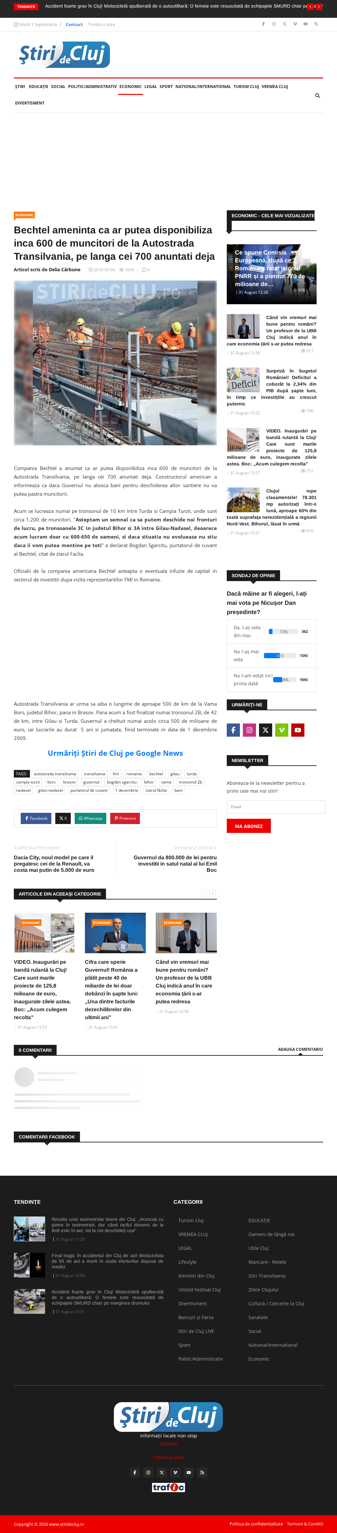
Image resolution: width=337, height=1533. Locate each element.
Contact (74, 24)
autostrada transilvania (55, 774)
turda (192, 774)
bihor (149, 782)
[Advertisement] (115, 648)
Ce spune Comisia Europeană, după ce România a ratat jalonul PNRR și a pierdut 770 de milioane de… (270, 268)
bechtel (156, 774)
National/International (203, 86)
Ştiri (20, 86)
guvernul (91, 782)
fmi (116, 774)
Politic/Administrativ (92, 86)
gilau (174, 774)
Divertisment (29, 103)
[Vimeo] (295, 24)
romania (134, 774)
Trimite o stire (101, 24)
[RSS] (316, 24)
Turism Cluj (246, 86)
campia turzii (28, 782)
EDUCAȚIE (39, 86)
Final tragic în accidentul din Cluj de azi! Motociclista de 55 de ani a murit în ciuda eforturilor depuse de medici (108, 1261)
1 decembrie (126, 790)
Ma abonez (249, 826)
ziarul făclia (156, 790)
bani (178, 790)
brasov (69, 782)
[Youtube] (306, 24)
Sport (166, 86)
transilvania (94, 774)
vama (166, 782)
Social (58, 86)
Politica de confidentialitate (256, 1524)
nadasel (23, 790)
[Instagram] (274, 24)
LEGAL (150, 86)
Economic (130, 86)
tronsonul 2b (190, 782)
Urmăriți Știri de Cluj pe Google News (115, 753)
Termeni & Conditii (305, 1524)
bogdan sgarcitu (122, 782)
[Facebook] (264, 24)
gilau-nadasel (50, 790)
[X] (285, 24)
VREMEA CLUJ (275, 86)
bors (51, 782)
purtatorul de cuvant (89, 790)
